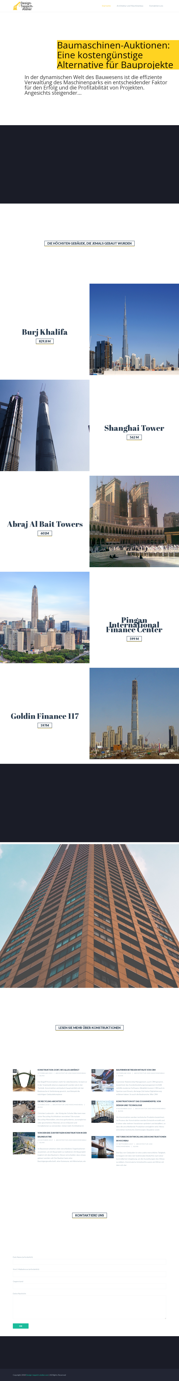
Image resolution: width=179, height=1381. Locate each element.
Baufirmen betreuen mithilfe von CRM (136, 1070)
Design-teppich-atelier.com (37, 1375)
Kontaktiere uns (156, 6)
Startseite (106, 6)
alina (42, 1076)
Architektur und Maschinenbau (130, 6)
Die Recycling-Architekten (51, 1101)
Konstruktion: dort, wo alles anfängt (58, 1070)
